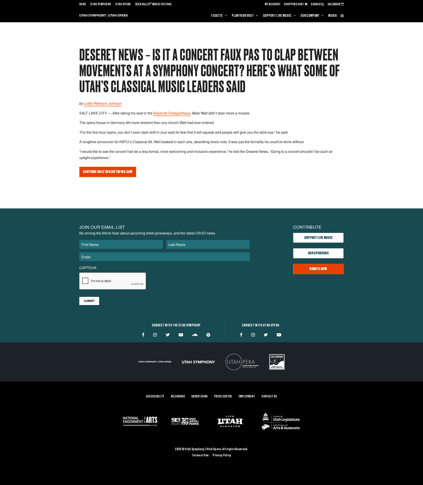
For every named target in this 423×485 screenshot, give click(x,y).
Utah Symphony (100, 4)
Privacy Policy (222, 455)
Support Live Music (277, 15)
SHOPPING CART (294, 4)
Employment (247, 396)
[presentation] (112, 281)
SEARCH (316, 4)
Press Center (223, 396)
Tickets (217, 15)
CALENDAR (334, 4)
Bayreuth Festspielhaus (171, 113)
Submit (89, 301)
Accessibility (155, 396)
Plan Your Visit (243, 15)
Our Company (310, 15)
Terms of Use (200, 455)
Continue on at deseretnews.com (107, 172)
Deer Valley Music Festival (153, 4)
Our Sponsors (318, 253)
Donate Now (318, 269)
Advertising (199, 396)
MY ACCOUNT (272, 4)
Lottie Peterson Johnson (103, 103)
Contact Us (269, 396)
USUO (82, 4)
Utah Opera (123, 4)
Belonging (178, 396)
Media (332, 15)
